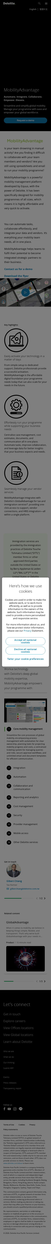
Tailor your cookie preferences (25, 658)
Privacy (27, 630)
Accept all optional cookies (25, 641)
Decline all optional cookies (25, 650)
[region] (25, 622)
